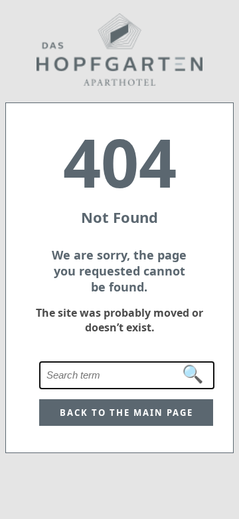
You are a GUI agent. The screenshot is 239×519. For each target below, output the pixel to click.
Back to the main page (126, 413)
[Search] (193, 374)
